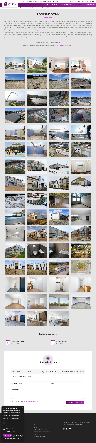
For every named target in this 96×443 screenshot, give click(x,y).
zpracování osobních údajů (30, 401)
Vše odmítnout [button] (18, 435)
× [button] (22, 407)
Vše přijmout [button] (7, 435)
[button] (12, 439)
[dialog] (13, 424)
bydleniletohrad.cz (66, 45)
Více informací (13, 420)
